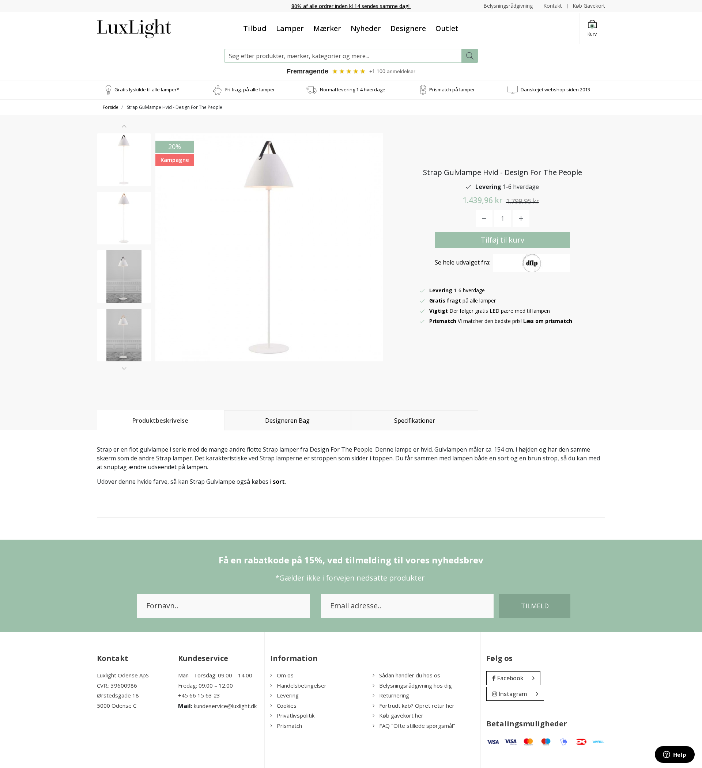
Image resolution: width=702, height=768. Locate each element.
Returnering (394, 695)
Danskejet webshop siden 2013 (555, 89)
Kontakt (552, 5)
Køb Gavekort (589, 5)
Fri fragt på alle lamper (250, 89)
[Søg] (469, 56)
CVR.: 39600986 (117, 685)
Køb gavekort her (401, 715)
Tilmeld (535, 605)
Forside (110, 107)
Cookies (287, 705)
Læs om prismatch (547, 321)
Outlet (446, 28)
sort (279, 482)
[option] (124, 159)
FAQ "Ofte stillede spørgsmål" (417, 725)
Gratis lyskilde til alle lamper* (146, 89)
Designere (408, 28)
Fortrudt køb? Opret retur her (416, 705)
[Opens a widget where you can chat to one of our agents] (674, 755)
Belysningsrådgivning (508, 5)
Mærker (327, 28)
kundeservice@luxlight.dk (225, 706)
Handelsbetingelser (302, 685)
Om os (285, 675)
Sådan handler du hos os (409, 675)
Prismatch (289, 725)
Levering (288, 695)
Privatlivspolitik (295, 715)
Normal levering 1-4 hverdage (352, 89)
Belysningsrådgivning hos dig (415, 685)
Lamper (290, 28)
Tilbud (255, 28)
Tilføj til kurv (502, 240)
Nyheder (366, 28)
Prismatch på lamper (452, 89)
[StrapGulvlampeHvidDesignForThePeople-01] (124, 159)
